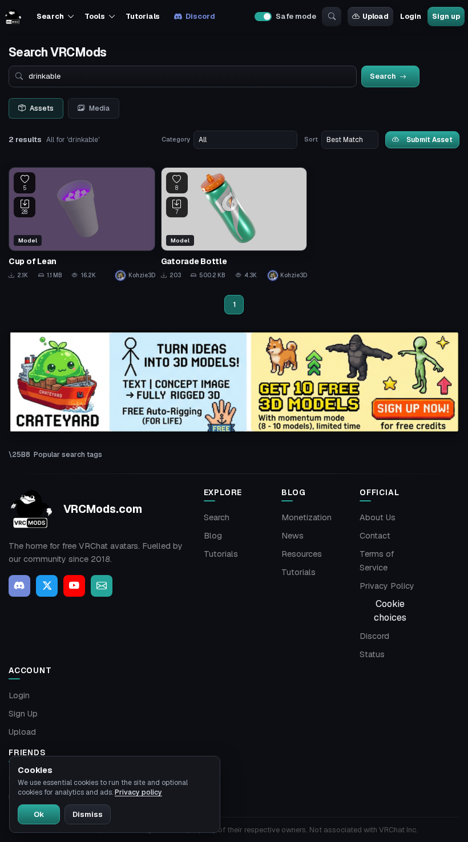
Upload (375, 16)
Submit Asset (429, 139)
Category (176, 139)
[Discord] (19, 586)
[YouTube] (74, 586)
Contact (375, 536)
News (292, 536)
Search (216, 517)
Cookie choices (390, 611)
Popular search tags (68, 454)
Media (99, 108)
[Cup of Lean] (82, 223)
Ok (39, 814)
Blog (213, 536)
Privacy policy (138, 792)
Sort (311, 139)
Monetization (306, 517)
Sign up (445, 16)
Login (410, 16)
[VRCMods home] (13, 16)
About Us (378, 517)
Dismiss (87, 814)
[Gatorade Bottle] (234, 223)
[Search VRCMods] (331, 16)
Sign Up (23, 714)
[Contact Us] (101, 586)
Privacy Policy (387, 586)
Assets (42, 108)
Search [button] (50, 16)
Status (372, 654)
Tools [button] (94, 16)
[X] (47, 586)
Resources (301, 554)
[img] (234, 382)
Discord (200, 16)
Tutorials (143, 16)
